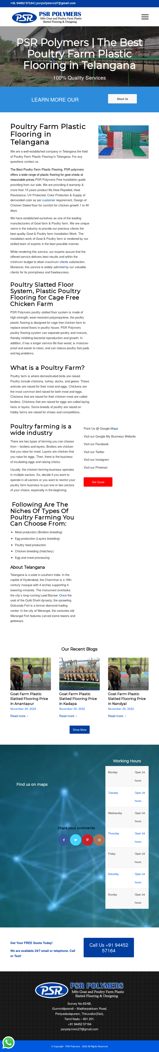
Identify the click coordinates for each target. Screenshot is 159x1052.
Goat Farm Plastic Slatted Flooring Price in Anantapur (29, 698)
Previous (16, 681)
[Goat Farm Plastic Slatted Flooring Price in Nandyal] (128, 674)
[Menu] (143, 16)
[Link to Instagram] (99, 840)
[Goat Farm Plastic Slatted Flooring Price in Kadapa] (79, 674)
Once (63, 595)
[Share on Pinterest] (87, 840)
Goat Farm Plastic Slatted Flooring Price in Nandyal (127, 698)
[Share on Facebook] (64, 840)
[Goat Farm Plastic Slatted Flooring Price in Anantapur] (30, 674)
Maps (114, 428)
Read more (17, 716)
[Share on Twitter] (75, 840)
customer (48, 200)
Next (142, 681)
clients (64, 261)
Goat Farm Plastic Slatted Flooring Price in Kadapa (78, 698)
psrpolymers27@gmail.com (56, 3)
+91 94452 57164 (22, 3)
